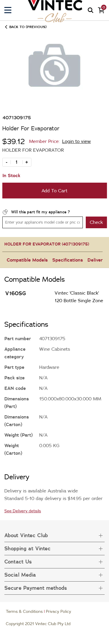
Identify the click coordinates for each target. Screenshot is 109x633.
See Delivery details (22, 510)
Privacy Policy (58, 611)
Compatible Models (27, 260)
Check (96, 222)
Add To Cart (54, 190)
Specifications (67, 260)
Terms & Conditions (24, 611)
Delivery (96, 260)
